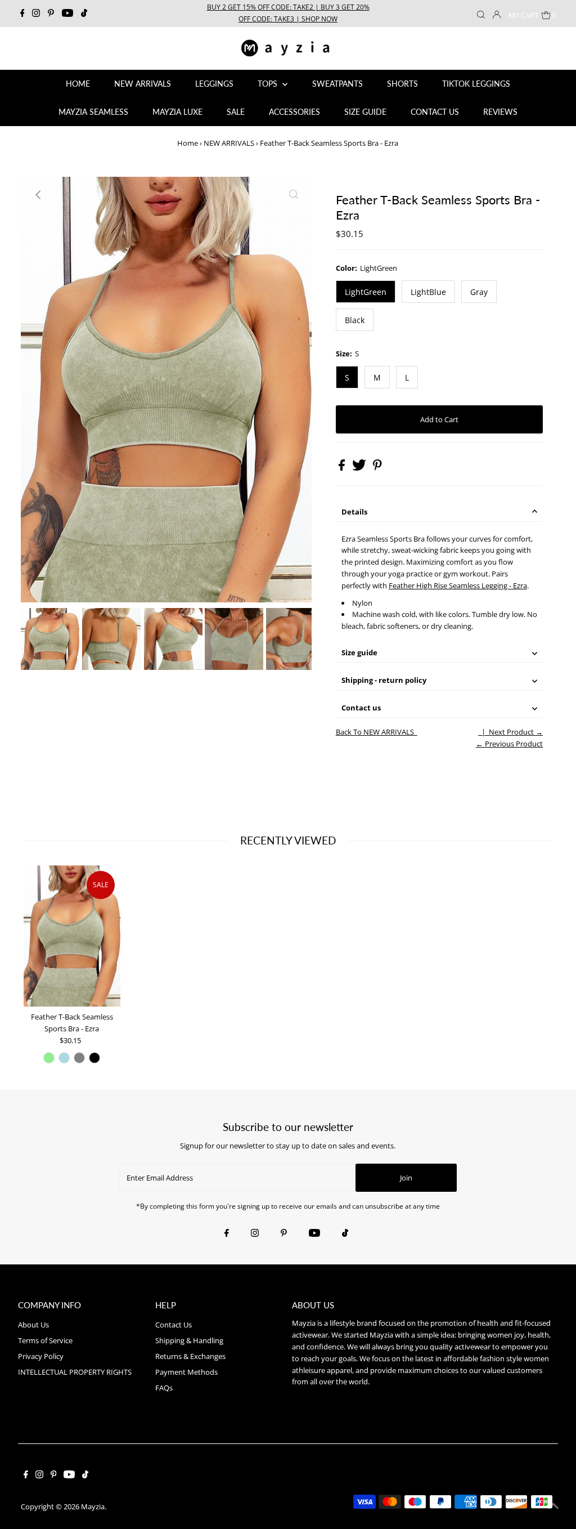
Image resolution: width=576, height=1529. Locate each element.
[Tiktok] (84, 13)
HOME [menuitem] (78, 83)
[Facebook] (22, 13)
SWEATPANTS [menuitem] (337, 83)
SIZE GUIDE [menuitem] (365, 112)
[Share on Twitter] (360, 468)
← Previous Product (509, 744)
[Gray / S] (79, 1057)
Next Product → (516, 732)
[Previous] (38, 194)
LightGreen (365, 292)
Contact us (361, 708)
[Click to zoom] (293, 194)
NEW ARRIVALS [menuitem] (142, 83)
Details (354, 512)
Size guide (359, 652)
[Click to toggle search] (481, 13)
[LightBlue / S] (64, 1057)
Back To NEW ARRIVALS (375, 732)
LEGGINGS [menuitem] (214, 83)
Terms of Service (45, 1340)
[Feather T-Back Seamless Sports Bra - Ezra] (72, 936)
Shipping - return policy (383, 680)
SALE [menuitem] (236, 112)
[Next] (66, 194)
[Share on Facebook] (342, 468)
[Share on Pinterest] (377, 468)
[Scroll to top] (553, 1506)
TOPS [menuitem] (269, 83)
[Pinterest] (51, 13)
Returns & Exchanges (190, 1356)
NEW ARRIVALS (229, 143)
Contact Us (173, 1325)
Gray (479, 292)
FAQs (164, 1388)
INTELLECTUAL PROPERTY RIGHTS (75, 1372)
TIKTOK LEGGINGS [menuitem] (476, 83)
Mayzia (93, 1506)
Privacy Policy (41, 1356)
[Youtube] (67, 13)
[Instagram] (36, 13)
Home (187, 143)
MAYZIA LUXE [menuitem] (177, 112)
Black (354, 320)
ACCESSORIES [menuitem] (294, 112)
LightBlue (428, 292)
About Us (33, 1325)
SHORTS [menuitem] (402, 83)
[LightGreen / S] (49, 1057)
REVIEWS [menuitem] (500, 112)
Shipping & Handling (189, 1340)
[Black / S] (94, 1057)
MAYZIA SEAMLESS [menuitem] (93, 112)
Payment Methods (186, 1372)
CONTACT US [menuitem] (435, 112)
